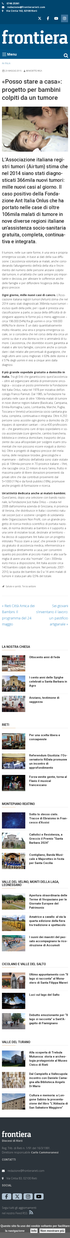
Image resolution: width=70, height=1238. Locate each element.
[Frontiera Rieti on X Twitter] (39, 18)
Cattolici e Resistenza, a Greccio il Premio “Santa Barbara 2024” (46, 838)
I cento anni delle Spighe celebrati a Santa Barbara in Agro (48, 681)
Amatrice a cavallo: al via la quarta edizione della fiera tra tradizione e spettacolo (47, 921)
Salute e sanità (13, 586)
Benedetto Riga (34, 70)
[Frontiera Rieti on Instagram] (64, 18)
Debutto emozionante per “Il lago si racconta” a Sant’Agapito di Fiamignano (48, 1019)
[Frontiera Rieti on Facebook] (47, 18)
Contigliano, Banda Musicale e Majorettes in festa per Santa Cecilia (46, 859)
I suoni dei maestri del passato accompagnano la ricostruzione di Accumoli (48, 941)
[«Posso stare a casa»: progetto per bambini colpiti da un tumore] (35, 129)
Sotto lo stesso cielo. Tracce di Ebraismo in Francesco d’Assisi (48, 818)
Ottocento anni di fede (44, 657)
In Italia (6, 63)
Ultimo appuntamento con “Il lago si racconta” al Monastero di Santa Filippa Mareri (48, 978)
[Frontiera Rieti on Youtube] (56, 18)
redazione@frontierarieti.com (26, 7)
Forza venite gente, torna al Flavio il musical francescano (48, 781)
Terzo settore (29, 586)
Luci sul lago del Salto (44, 995)
